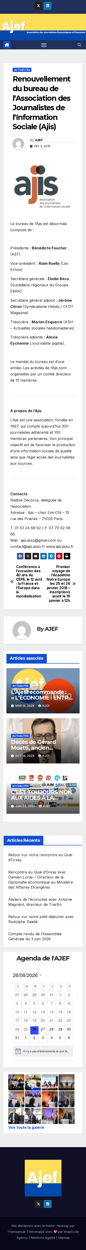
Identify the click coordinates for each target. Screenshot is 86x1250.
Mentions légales (43, 1237)
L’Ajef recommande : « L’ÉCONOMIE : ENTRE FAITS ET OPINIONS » (41, 698)
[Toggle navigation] (44, 45)
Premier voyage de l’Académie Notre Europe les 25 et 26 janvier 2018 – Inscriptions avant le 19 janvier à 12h (58, 584)
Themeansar (16, 1231)
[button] (79, 44)
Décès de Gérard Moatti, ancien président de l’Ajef (35, 748)
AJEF (39, 140)
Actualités (22, 69)
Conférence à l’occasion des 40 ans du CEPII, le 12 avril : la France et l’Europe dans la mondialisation (29, 582)
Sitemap (64, 1237)
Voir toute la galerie (26, 1127)
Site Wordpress (22, 1225)
